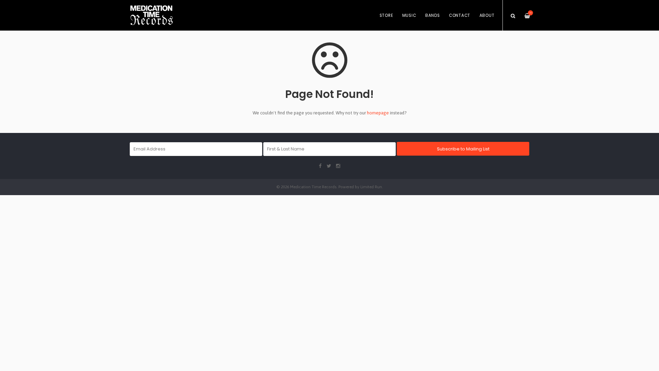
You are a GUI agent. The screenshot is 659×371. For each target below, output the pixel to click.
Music (409, 15)
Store (386, 15)
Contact (459, 15)
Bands (432, 15)
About (487, 15)
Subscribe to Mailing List (463, 149)
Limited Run (371, 186)
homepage (378, 112)
